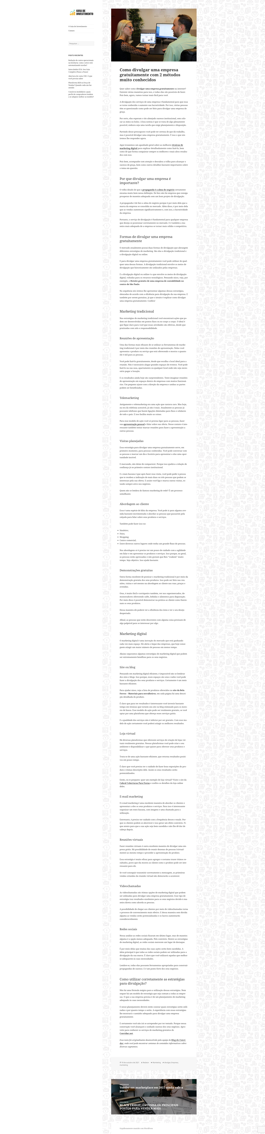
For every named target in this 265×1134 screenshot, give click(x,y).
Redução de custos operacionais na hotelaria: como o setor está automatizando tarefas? (80, 62)
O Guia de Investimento (77, 26)
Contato (71, 31)
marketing (124, 1065)
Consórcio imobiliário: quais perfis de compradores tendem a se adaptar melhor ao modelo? (81, 94)
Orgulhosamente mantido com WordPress (136, 1128)
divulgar (167, 1062)
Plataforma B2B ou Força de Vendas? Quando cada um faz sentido (80, 85)
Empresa (174, 1062)
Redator (146, 1062)
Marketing (157, 1062)
